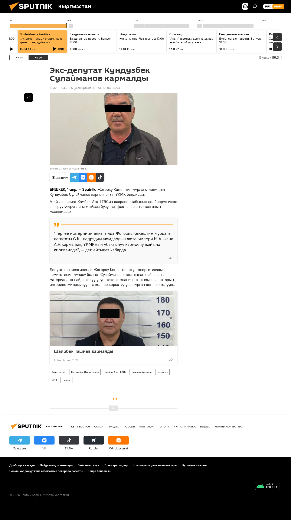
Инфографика (184, 426)
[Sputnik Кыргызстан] (32, 12)
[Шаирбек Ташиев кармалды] (113, 318)
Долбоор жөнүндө (22, 465)
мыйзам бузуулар (141, 372)
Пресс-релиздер (116, 465)
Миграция (147, 426)
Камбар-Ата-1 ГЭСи (115, 372)
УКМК (55, 380)
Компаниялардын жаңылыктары (155, 465)
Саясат (99, 426)
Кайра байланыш (99, 471)
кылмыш (162, 372)
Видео (205, 426)
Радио (114, 426)
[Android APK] (267, 486)
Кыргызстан (59, 372)
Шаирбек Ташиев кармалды (83, 351)
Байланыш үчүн (88, 465)
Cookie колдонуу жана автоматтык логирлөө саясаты (46, 471)
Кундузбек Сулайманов (85, 372)
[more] (171, 258)
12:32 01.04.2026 (61, 88)
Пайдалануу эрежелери (56, 465)
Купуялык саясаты (194, 465)
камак (67, 380)
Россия (129, 426)
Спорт (164, 426)
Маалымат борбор (229, 426)
